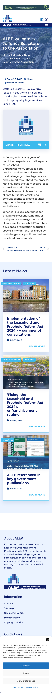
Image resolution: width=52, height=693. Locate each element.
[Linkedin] (41, 19)
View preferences (26, 681)
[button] (47, 639)
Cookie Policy (19, 687)
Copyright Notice (13, 622)
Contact (8, 603)
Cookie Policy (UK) (14, 613)
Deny (26, 673)
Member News (21, 55)
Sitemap (9, 608)
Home (7, 55)
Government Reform (11, 283)
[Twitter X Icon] (46, 19)
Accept (26, 665)
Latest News (29, 283)
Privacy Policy (32, 687)
